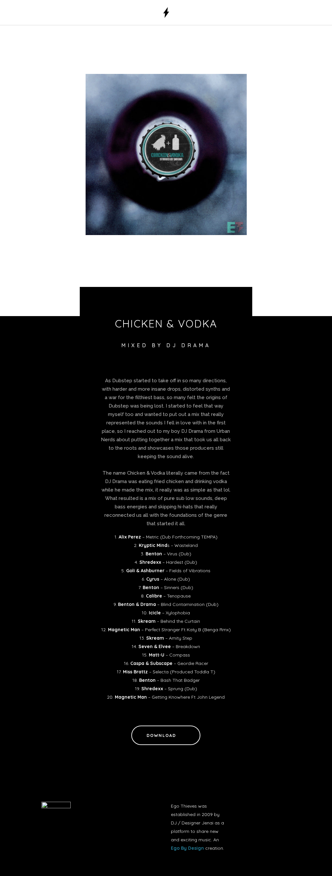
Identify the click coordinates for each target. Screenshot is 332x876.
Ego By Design (187, 848)
